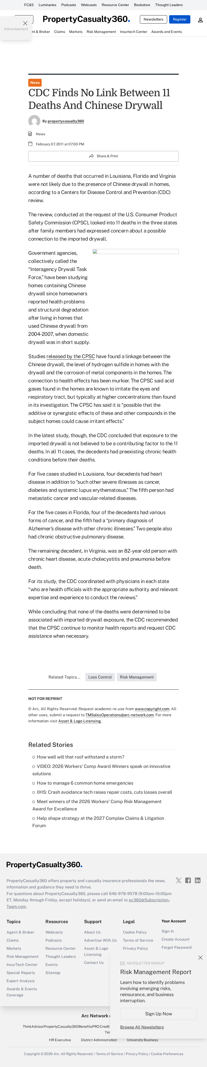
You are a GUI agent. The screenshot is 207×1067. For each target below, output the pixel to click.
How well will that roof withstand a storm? (80, 757)
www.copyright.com (152, 709)
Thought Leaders (169, 5)
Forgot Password (177, 947)
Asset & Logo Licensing (96, 951)
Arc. (57, 1054)
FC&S (29, 5)
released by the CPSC (70, 356)
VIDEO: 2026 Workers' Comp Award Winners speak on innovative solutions (101, 770)
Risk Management (23, 956)
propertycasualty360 (66, 121)
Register (180, 19)
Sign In (168, 931)
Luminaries (47, 5)
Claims (13, 940)
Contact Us (94, 962)
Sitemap (52, 973)
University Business (142, 1040)
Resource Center (115, 5)
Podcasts (68, 5)
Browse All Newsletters (142, 1027)
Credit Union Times (110, 1029)
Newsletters (153, 19)
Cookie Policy (135, 932)
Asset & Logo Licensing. (79, 721)
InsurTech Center (22, 964)
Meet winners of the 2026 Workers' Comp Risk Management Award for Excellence (97, 805)
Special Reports (21, 973)
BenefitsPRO (89, 1026)
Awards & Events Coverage (22, 992)
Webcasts (89, 5)
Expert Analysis (21, 981)
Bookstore (142, 5)
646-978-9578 (123, 893)
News (35, 83)
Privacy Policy (135, 948)
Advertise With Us (100, 940)
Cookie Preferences (167, 1054)
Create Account (176, 939)
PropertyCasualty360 (61, 1026)
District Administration (99, 1040)
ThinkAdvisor (33, 1026)
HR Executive (60, 1040)
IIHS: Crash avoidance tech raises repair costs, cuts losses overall (104, 792)
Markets (14, 948)
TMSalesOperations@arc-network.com (120, 715)
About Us (92, 932)
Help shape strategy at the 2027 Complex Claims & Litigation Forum (98, 822)
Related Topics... (64, 677)
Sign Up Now (158, 1013)
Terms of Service (138, 940)
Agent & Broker (20, 932)
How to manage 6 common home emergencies (85, 783)
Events (51, 964)
